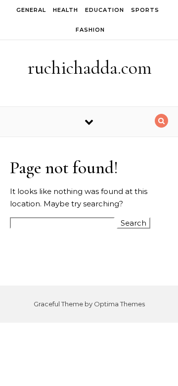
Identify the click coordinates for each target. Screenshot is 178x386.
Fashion (90, 29)
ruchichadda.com (90, 67)
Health (65, 9)
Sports (145, 9)
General (31, 9)
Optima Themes (119, 304)
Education (104, 9)
